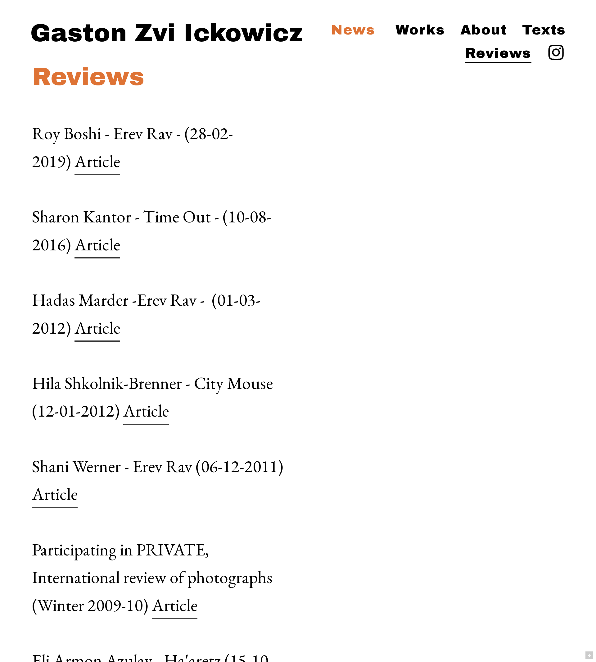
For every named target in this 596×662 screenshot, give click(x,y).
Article (97, 161)
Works (420, 29)
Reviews (498, 53)
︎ (556, 53)
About (483, 29)
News (353, 29)
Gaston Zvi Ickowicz (166, 33)
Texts (544, 29)
